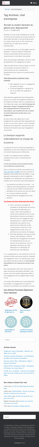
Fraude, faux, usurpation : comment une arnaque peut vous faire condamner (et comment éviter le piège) (19, 373)
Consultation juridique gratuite (20, 406)
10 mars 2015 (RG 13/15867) (19, 170)
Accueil (7, 9)
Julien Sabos (8, 396)
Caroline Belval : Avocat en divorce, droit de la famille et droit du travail (19, 392)
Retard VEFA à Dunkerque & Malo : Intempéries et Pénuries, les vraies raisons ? (19, 367)
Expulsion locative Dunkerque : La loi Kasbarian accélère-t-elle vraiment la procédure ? (19, 357)
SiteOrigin (18, 443)
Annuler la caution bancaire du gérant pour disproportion (18, 26)
